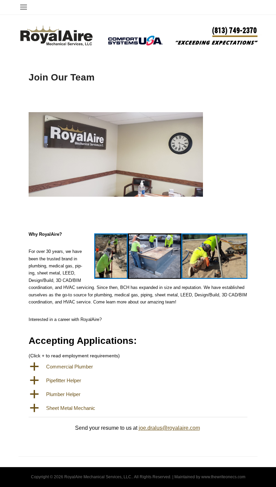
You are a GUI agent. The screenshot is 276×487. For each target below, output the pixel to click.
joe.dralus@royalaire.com (169, 428)
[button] (138, 367)
